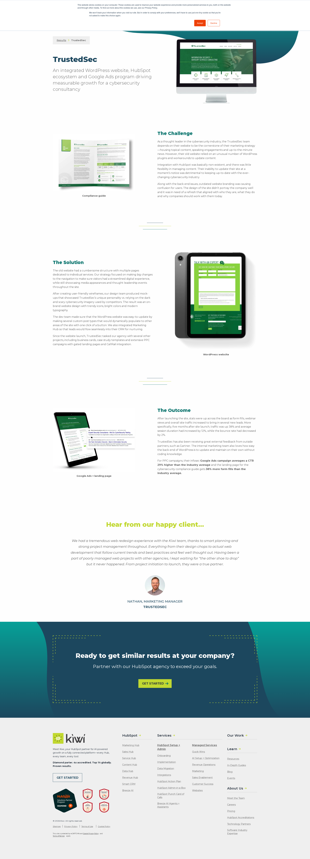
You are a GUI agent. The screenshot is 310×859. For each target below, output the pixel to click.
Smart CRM (128, 784)
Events (231, 778)
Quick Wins (198, 751)
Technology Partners (239, 824)
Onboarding (164, 755)
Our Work (235, 735)
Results (61, 40)
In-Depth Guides (236, 765)
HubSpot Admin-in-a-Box (171, 787)
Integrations (164, 775)
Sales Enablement (202, 777)
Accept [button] (200, 23)
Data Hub (127, 771)
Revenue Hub (130, 777)
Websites (197, 790)
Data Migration (165, 768)
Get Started (153, 683)
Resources (233, 758)
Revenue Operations (203, 764)
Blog (229, 771)
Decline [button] (213, 23)
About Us (235, 788)
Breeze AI (128, 790)
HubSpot (129, 735)
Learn (232, 749)
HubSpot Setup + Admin (168, 747)
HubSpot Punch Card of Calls (170, 796)
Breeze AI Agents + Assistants (168, 805)
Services (164, 735)
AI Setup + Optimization (205, 758)
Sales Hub (128, 751)
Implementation (166, 762)
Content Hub (129, 764)
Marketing (198, 771)
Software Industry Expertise (237, 832)
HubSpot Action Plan (169, 781)
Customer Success (202, 784)
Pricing (231, 811)
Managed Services (204, 745)
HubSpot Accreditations (240, 817)
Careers (231, 804)
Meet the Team (236, 798)
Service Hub (129, 758)
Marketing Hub (130, 745)
